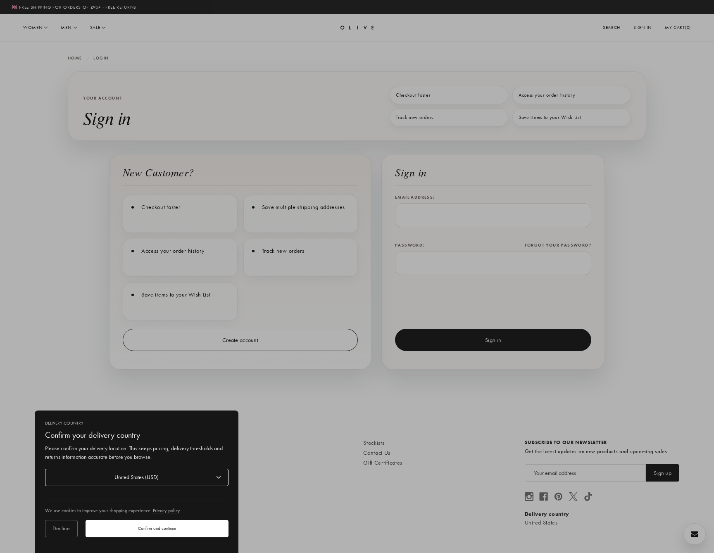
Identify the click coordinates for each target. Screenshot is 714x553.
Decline (61, 528)
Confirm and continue (157, 528)
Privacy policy (166, 510)
